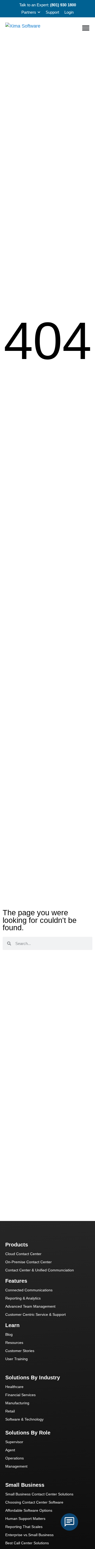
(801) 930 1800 (63, 5)
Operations (14, 1458)
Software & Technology (24, 1419)
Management (16, 1466)
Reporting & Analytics (23, 1298)
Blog (9, 1334)
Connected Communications (29, 1290)
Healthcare (14, 1387)
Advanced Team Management (30, 1306)
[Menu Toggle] (86, 28)
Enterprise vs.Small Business (29, 1535)
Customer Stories (19, 1351)
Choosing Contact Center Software (34, 1502)
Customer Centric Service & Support (35, 1314)
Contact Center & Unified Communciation (39, 1270)
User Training (16, 1359)
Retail (10, 1411)
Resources (14, 1342)
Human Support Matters (25, 1518)
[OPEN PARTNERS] (38, 12)
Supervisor (14, 1442)
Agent (10, 1450)
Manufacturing (17, 1403)
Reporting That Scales (23, 1527)
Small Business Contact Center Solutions (39, 1494)
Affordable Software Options (28, 1510)
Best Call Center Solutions (27, 1543)
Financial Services (20, 1395)
